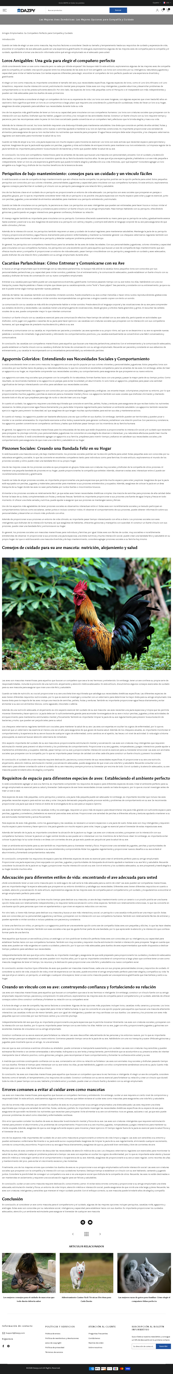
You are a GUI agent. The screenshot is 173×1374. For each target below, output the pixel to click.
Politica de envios (52, 1333)
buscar (118, 10)
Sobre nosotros (95, 1347)
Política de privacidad (54, 1347)
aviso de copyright (53, 1343)
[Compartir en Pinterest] (83, 1222)
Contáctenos (94, 1338)
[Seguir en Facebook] (3, 1346)
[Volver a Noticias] (86, 1234)
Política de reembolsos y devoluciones (62, 1338)
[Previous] (6, 1273)
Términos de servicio (54, 1352)
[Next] (166, 1273)
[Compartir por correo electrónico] (90, 1222)
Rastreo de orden (96, 1343)
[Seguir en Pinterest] (8, 1346)
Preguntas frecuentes (98, 1333)
